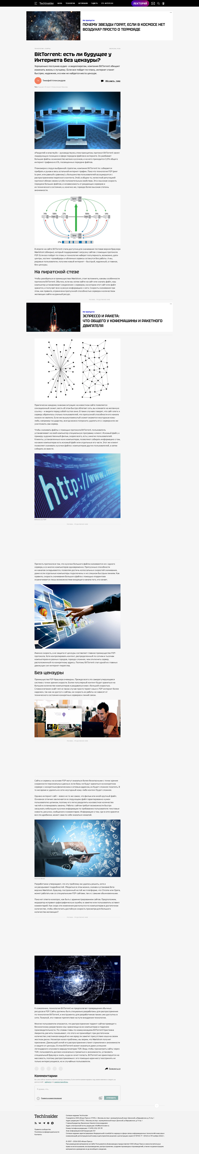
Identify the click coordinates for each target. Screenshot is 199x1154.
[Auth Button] (163, 3)
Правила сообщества (43, 1130)
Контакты (38, 1135)
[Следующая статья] (100, 1105)
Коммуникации (56, 87)
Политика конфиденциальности (47, 1132)
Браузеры (65, 87)
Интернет (48, 87)
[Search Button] (158, 3)
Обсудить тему (112, 81)
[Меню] (36, 3)
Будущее (41, 87)
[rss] (36, 1123)
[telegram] (44, 1123)
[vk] (40, 1123)
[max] (52, 1123)
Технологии (39, 49)
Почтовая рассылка (153, 3)
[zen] (48, 1123)
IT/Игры (48, 49)
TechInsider (46, 3)
